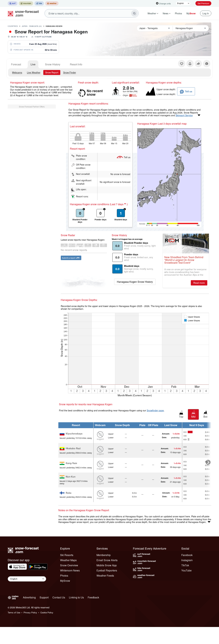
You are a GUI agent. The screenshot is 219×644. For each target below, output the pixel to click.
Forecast (16, 64)
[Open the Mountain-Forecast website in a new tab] (26, 3)
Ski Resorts (66, 555)
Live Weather (33, 72)
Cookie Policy (46, 612)
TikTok (185, 565)
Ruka (68, 492)
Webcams (17, 72)
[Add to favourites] (181, 63)
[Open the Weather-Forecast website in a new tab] (52, 3)
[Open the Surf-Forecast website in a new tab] (12, 3)
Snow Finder (69, 72)
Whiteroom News (70, 570)
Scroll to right (208, 462)
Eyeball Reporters (107, 570)
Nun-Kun (71, 476)
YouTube (186, 570)
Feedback (93, 597)
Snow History (52, 64)
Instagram (187, 560)
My (191, 13)
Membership (104, 555)
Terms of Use (14, 612)
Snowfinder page (155, 410)
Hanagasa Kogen (54, 26)
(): (119, 204)
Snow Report (51, 72)
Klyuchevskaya (74, 433)
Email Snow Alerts (107, 560)
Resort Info (76, 64)
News (165, 13)
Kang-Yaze (71, 463)
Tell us (127, 157)
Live (33, 64)
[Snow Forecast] (22, 13)
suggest (100, 439)
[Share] (198, 63)
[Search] (134, 13)
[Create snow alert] (190, 63)
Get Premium (203, 3)
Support (44, 597)
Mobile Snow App (107, 565)
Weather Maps (68, 560)
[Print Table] (206, 63)
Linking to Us (76, 597)
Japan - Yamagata (32, 26)
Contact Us (58, 597)
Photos (178, 13)
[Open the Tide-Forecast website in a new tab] (39, 3)
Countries (13, 26)
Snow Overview (69, 565)
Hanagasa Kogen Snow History (135, 282)
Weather (151, 13)
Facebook (187, 555)
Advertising (29, 597)
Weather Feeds (105, 575)
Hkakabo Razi (73, 448)
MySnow (65, 581)
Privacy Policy (30, 612)
